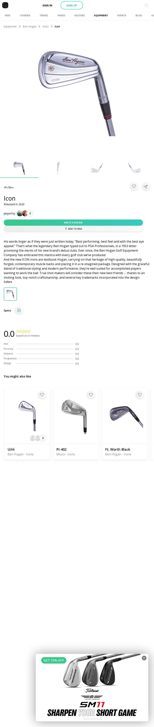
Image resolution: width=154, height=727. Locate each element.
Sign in (47, 5)
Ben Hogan (29, 26)
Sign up (71, 5)
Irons (45, 26)
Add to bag (75, 228)
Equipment (10, 26)
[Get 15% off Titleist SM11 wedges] (92, 687)
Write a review (73, 222)
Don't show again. (93, 718)
